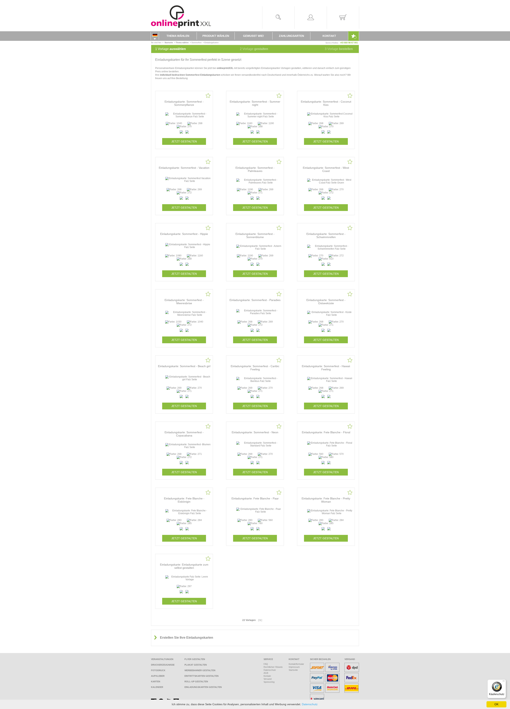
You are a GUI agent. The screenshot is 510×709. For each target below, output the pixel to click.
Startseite (293, 670)
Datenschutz (270, 670)
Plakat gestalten (195, 665)
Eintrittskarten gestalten (201, 676)
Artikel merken (208, 95)
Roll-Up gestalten (196, 681)
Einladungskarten (211, 43)
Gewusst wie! (253, 35)
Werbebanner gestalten (199, 670)
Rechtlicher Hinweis (273, 667)
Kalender (157, 687)
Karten (155, 681)
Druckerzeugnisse (163, 665)
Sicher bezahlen (320, 659)
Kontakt (329, 35)
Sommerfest (196, 43)
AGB (266, 673)
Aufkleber (158, 676)
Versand (268, 679)
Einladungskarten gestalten (203, 687)
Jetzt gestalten (184, 141)
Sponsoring (269, 682)
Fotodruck (158, 670)
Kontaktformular (296, 664)
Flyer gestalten (194, 659)
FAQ (266, 664)
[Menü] (503, 682)
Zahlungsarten (291, 35)
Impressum (294, 667)
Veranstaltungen (162, 659)
